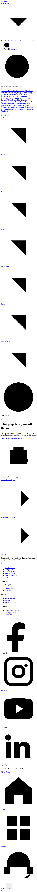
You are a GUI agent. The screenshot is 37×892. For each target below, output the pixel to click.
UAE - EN (7, 49)
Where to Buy (15, 41)
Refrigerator (9, 570)
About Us (8, 585)
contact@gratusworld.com (13, 610)
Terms (8, 772)
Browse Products (16, 438)
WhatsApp (8, 614)
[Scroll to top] (1, 890)
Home (3, 3)
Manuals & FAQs (10, 602)
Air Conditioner (10, 568)
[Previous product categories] (1, 89)
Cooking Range (10, 571)
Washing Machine (11, 573)
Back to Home (5, 438)
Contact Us (8, 590)
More (6, 577)
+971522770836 (10, 612)
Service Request (10, 598)
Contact (22, 41)
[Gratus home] (4, 2)
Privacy (3, 772)
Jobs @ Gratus (30, 41)
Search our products (7, 476)
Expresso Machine (11, 575)
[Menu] (17, 49)
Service (7, 41)
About (3, 41)
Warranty (8, 600)
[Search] (1, 49)
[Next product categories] (1, 113)
